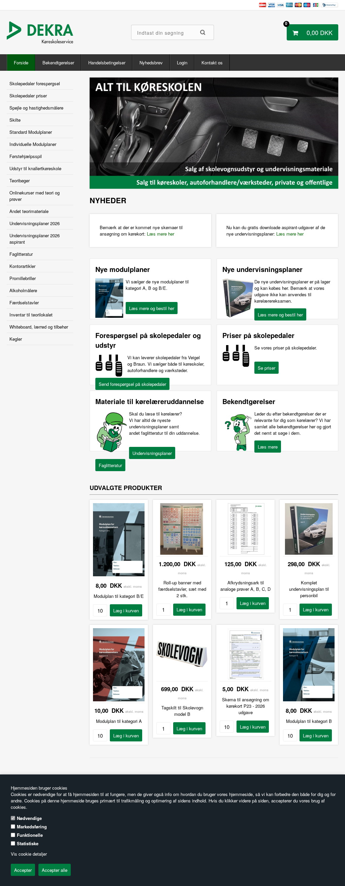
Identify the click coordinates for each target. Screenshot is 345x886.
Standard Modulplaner (30, 132)
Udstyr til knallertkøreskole (35, 168)
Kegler (15, 339)
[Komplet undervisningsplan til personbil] (309, 553)
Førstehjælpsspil (25, 156)
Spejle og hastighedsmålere (36, 107)
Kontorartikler (22, 266)
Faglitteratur (21, 254)
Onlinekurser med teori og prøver (34, 195)
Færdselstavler (24, 302)
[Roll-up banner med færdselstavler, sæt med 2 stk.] (182, 553)
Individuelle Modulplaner (32, 144)
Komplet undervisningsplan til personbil (309, 589)
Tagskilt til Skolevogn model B (182, 710)
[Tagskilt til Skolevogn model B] (182, 678)
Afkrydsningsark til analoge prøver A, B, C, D (245, 585)
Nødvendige (29, 818)
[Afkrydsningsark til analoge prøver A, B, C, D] (245, 553)
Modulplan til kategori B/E (119, 596)
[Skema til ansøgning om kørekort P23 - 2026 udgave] (245, 678)
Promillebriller (22, 278)
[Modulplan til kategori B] (309, 699)
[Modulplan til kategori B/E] (119, 574)
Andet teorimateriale (29, 211)
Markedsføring (32, 826)
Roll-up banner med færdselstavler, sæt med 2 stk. (182, 589)
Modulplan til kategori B (309, 721)
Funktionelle (30, 835)
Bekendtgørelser (58, 62)
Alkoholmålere (23, 290)
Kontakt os (212, 62)
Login (182, 62)
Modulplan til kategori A (119, 721)
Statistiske (27, 843)
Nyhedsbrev (151, 62)
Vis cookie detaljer (29, 854)
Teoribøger (19, 180)
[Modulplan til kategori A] (119, 699)
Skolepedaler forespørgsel (34, 83)
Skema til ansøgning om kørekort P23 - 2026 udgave (245, 705)
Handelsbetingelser (106, 62)
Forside (21, 62)
